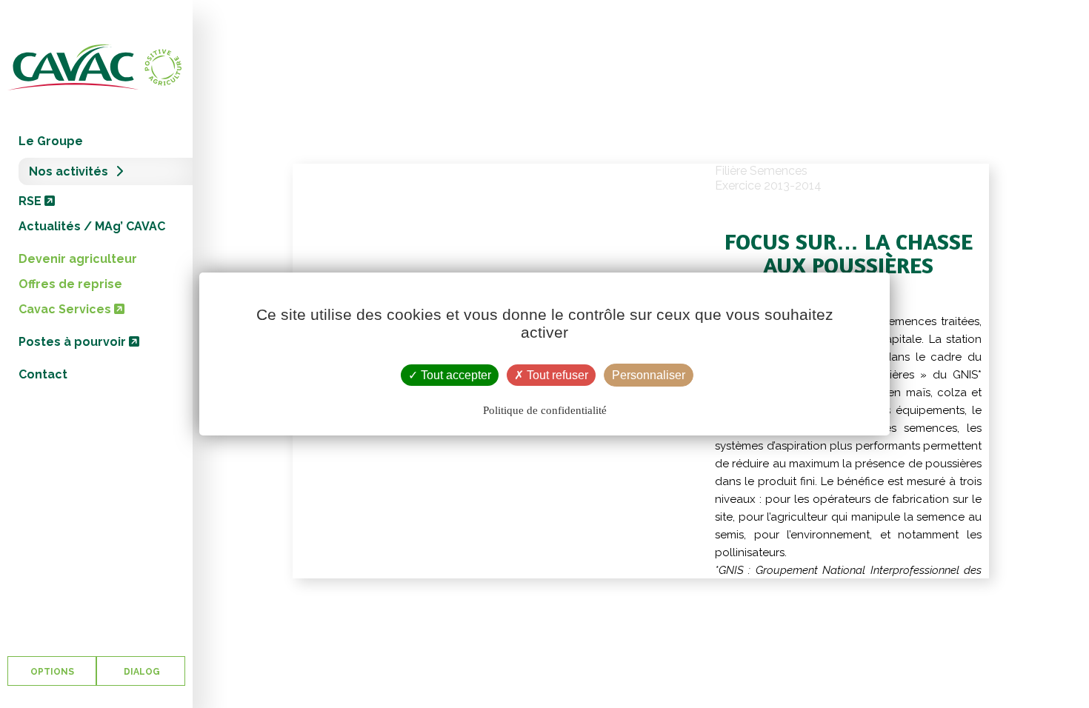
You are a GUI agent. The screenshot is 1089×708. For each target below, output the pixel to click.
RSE (31, 201)
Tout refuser (556, 375)
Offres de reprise (70, 284)
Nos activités (68, 171)
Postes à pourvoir (74, 342)
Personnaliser (648, 375)
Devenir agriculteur (78, 259)
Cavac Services (66, 309)
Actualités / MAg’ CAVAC (92, 226)
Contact (43, 374)
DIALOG (140, 672)
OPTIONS (52, 672)
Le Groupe (51, 141)
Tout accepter (454, 375)
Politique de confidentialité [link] (545, 410)
